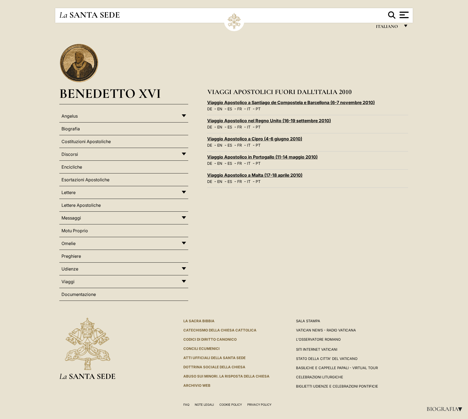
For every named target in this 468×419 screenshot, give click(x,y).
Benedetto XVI (110, 93)
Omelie (68, 243)
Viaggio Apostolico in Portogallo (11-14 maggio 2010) (262, 157)
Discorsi (69, 154)
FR (239, 109)
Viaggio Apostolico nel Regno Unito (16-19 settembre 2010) (269, 120)
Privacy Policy (259, 405)
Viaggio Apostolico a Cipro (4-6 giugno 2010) (254, 138)
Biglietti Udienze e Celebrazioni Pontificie (337, 386)
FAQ (186, 405)
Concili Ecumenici (201, 348)
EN (219, 109)
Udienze (69, 269)
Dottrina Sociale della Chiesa (214, 367)
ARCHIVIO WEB (196, 385)
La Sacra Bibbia (198, 321)
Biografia (446, 408)
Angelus (69, 116)
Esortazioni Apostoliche (85, 179)
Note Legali (204, 405)
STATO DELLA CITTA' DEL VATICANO (327, 358)
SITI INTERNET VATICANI (316, 349)
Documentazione (78, 294)
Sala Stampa (308, 321)
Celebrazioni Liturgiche (319, 377)
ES (229, 109)
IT (249, 109)
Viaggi (67, 281)
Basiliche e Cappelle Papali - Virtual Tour (337, 368)
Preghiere (71, 256)
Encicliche (71, 167)
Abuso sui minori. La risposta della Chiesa (226, 376)
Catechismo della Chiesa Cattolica (219, 330)
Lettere (68, 192)
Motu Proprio (74, 230)
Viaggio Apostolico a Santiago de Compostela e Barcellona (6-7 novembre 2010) (291, 102)
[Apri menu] (403, 15)
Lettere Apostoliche (81, 205)
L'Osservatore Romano (318, 339)
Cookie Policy (230, 405)
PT (258, 109)
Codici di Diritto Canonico (210, 339)
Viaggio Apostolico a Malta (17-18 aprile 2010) (255, 175)
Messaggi (71, 218)
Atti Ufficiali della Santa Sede (214, 358)
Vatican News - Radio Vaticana (326, 330)
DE (209, 109)
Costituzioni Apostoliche (86, 141)
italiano (388, 28)
